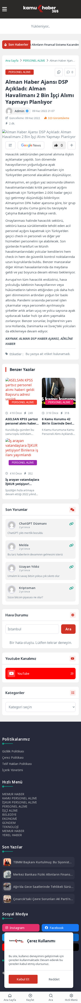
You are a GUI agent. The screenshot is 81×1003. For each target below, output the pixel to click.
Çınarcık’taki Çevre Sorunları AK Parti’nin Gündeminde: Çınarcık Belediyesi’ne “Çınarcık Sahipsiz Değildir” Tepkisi (43, 899)
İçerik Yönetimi (12, 770)
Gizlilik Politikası (13, 751)
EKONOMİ (9, 819)
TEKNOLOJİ (10, 827)
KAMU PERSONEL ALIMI (19, 798)
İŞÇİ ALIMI (9, 810)
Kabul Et (23, 979)
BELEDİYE (9, 814)
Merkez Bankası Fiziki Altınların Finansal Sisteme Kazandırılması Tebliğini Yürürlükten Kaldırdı (43, 874)
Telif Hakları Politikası (17, 764)
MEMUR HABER (13, 794)
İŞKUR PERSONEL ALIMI (19, 802)
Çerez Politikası (13, 757)
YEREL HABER (12, 835)
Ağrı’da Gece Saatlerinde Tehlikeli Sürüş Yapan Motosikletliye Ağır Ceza (42, 887)
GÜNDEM (9, 823)
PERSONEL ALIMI (34, 60)
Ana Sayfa (11, 60)
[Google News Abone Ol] (31, 145)
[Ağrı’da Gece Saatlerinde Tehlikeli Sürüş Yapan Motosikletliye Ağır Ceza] (7, 887)
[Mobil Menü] (4, 9)
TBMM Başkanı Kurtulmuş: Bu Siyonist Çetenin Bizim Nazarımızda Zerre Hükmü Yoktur (41, 862)
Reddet (54, 979)
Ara (68, 629)
